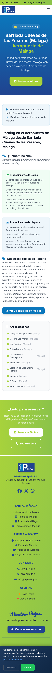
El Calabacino (21, 349)
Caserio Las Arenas (24, 339)
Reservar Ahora (28, 81)
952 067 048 (27, 443)
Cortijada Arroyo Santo (25, 333)
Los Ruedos (20, 344)
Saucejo (18, 376)
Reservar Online (27, 432)
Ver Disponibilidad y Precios (25, 310)
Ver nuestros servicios (27, 629)
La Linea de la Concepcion (27, 356)
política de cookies (12, 659)
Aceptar (28, 667)
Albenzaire (20, 362)
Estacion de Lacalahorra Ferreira (27, 369)
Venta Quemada (22, 386)
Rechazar (11, 667)
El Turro (18, 381)
